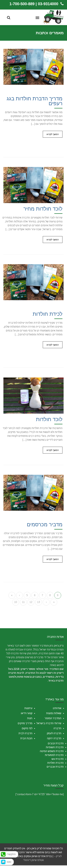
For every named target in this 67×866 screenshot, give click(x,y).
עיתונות (28, 708)
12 (30, 602)
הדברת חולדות (55, 762)
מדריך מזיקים (25, 723)
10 (15, 602)
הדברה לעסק (54, 733)
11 (23, 602)
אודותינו (57, 708)
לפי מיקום (27, 728)
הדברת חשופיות (55, 747)
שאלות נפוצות (53, 713)
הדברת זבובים (56, 743)
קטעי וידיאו (26, 713)
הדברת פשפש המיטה (52, 751)
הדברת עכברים (55, 766)
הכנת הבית (26, 738)
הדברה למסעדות (54, 755)
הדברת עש (58, 759)
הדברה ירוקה (54, 738)
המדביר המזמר (53, 718)
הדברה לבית (25, 733)
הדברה (57, 728)
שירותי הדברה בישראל (48, 723)
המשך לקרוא (53, 134)
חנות (29, 718)
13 (38, 602)
